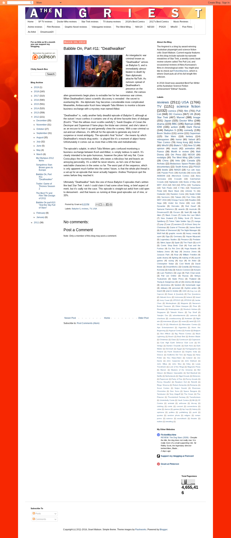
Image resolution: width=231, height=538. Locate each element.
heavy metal (191, 233)
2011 (37, 222)
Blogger (163, 529)
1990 (184, 291)
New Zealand (167, 218)
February (41, 213)
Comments (40, 519)
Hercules (175, 206)
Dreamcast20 (47, 32)
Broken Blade (194, 336)
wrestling (169, 421)
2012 (37, 117)
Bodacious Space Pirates (182, 163)
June (39, 146)
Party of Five (177, 379)
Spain (177, 242)
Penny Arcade (191, 379)
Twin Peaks (167, 188)
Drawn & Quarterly (176, 294)
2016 (37, 100)
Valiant (191, 139)
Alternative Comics (189, 324)
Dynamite (161, 206)
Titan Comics (163, 142)
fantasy (189, 136)
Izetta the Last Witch (190, 215)
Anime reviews (35, 27)
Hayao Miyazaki (193, 236)
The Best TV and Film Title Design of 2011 (45, 196)
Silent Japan (165, 242)
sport (159, 236)
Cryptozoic (196, 340)
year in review (172, 291)
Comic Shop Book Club (172, 245)
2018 (37, 91)
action (174, 126)
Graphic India (191, 352)
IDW (159, 126)
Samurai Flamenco (165, 209)
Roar (176, 255)
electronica (165, 285)
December (41, 120)
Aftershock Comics (180, 176)
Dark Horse (193, 126)
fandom (178, 285)
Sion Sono (174, 391)
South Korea (181, 166)
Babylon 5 (76, 209)
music (175, 148)
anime (180, 133)
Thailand (192, 279)
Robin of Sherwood (168, 230)
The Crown (188, 394)
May (38, 150)
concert (180, 406)
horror (179, 139)
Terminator (161, 394)
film (186, 110)
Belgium (197, 331)
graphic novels (175, 233)
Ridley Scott (183, 218)
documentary (163, 166)
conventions (192, 406)
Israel (198, 297)
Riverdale (161, 309)
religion (187, 415)
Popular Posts (167, 173)
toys (181, 261)
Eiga (167, 236)
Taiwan (178, 197)
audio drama (162, 258)
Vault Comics (183, 400)
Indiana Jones (163, 252)
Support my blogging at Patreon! (177, 456)
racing (171, 261)
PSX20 (162, 27)
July (38, 141)
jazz (176, 321)
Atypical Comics (175, 331)
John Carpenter (173, 361)
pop (161, 224)
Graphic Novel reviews (76, 27)
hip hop (185, 409)
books (165, 170)
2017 (37, 96)
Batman (189, 123)
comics (172, 110)
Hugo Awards (191, 248)
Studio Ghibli (194, 194)
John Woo (177, 364)
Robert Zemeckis (180, 385)
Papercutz (164, 379)
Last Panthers (166, 273)
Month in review (180, 151)
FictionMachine (180, 71)
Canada (191, 160)
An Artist (32, 32)
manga (197, 221)
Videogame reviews (101, 27)
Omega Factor (177, 200)
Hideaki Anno (165, 297)
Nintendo (196, 376)
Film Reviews (53, 27)
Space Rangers (190, 391)
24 (164, 324)
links (177, 160)
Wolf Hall (161, 233)
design (197, 282)
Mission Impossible (175, 373)
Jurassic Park (163, 255)
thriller (197, 142)
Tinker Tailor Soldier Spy (180, 221)
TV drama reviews (112, 21)
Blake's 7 (178, 145)
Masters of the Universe (182, 370)
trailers (159, 421)
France (160, 151)
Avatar (187, 331)
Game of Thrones (178, 227)
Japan (167, 120)
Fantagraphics (191, 349)
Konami (197, 270)
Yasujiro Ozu (162, 315)
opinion (160, 148)
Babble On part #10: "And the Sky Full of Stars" (46, 205)
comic (170, 406)
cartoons (193, 315)
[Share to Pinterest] (111, 204)
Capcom (160, 294)
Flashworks (140, 529)
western (177, 224)
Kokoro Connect (183, 270)
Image (196, 117)
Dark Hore (188, 346)
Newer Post (70, 318)
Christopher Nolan (165, 264)
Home (31, 21)
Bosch (171, 336)
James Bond (194, 227)
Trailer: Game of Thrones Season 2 (45, 186)
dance (167, 409)
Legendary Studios (168, 239)
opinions (160, 412)
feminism (188, 318)
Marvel (180, 117)
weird (191, 321)
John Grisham (191, 361)
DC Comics (175, 114)
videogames (163, 139)
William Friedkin (190, 255)
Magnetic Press (194, 367)
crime (159, 409)
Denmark (169, 349)
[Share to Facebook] (107, 204)
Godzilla (185, 267)
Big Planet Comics (183, 334)
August (40, 137)
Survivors (165, 197)
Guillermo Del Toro (175, 355)
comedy (188, 130)
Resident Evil (180, 382)
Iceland (189, 358)
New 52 (192, 145)
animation (190, 148)
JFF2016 (187, 300)
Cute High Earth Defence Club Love (176, 343)
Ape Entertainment (165, 327)
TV (91, 209)
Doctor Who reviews (67, 21)
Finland (160, 352)
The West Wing (123, 27)
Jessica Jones (190, 252)
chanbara (161, 318)
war (168, 224)
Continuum (183, 340)
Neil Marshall (192, 373)
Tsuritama (196, 185)
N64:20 (139, 27)
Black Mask (173, 191)
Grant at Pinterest (170, 464)
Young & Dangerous (166, 282)
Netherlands (170, 376)
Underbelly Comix (167, 400)
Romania (193, 385)
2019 (37, 87)
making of (186, 258)
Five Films (187, 27)
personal (176, 288)
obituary (164, 288)
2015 (37, 104)
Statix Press (178, 279)
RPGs (183, 185)
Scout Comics (163, 388)
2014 (37, 108)
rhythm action (190, 288)
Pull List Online (168, 276)
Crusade (178, 179)
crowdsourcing (175, 318)
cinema (187, 282)
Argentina (182, 327)
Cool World (184, 264)
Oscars (176, 212)
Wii (193, 400)
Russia (185, 276)
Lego (179, 273)
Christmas (164, 340)
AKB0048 (161, 176)
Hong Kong (182, 142)
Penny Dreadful (164, 382)
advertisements (179, 315)
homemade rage (193, 285)
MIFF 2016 (162, 200)
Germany (178, 236)
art (179, 282)
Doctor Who (186, 120)
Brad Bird (181, 336)
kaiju (195, 212)
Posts (38, 513)
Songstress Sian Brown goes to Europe (44, 167)
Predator (196, 239)
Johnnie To (190, 191)
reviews (85, 209)
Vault (186, 212)
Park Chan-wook (192, 273)
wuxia (193, 173)
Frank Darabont (174, 352)
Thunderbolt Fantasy (177, 397)
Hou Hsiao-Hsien (174, 358)
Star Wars (170, 136)
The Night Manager (188, 230)
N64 (174, 185)
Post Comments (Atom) (88, 323)
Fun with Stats (193, 170)
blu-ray (194, 403)
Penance (185, 239)
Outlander (161, 194)
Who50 (174, 27)
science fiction (188, 106)
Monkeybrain (171, 303)
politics (172, 412)
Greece (160, 355)
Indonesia (179, 297)
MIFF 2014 (162, 185)
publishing (183, 412)
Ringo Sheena (163, 385)
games (176, 409)
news (184, 321)
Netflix (159, 376)
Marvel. (163, 370)
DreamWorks (172, 267)
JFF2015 (176, 300)
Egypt (179, 349)
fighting (175, 258)
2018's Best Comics (135, 21)
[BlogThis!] (100, 204)
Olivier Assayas (181, 306)
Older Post (143, 318)
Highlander (173, 182)
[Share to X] (104, 204)
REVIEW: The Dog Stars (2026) (175, 437)
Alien (159, 215)
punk (195, 412)
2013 (37, 112)
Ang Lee (193, 291)
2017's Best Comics (159, 21)
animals (171, 403)
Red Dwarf (190, 206)
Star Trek (162, 117)
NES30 (150, 27)
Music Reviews (180, 21)
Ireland (189, 297)
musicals (193, 209)
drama (160, 123)
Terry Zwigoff (174, 394)
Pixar (195, 306)
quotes (160, 415)
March (39, 154)
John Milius (162, 364)
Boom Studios (164, 133)
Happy (189, 355)
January (40, 217)
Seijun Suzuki (181, 388)
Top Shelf (192, 312)
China (165, 160)
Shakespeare (174, 309)
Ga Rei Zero (174, 248)
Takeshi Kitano (176, 312)
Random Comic (177, 194)
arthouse (182, 403)
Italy (176, 252)
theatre (194, 418)
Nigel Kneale (184, 376)
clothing (160, 406)
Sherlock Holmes (190, 309)
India (170, 270)
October (40, 129)
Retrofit (194, 382)
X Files (181, 188)
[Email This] (97, 204)
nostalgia (161, 157)
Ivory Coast (164, 300)
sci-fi (198, 242)
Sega (159, 203)
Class (173, 340)
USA (95, 209)
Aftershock (173, 324)
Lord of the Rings (176, 367)
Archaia (161, 163)
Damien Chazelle (173, 346)
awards (181, 209)
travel (159, 291)
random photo (173, 415)
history (195, 409)
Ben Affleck (165, 334)
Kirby (188, 364)
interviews (167, 321)
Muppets (184, 303)
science (169, 418)
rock (193, 203)
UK (191, 114)
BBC (174, 123)
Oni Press (176, 154)
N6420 (177, 170)
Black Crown (171, 215)
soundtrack (181, 418)
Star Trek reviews (89, 21)
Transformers (194, 397)
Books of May (190, 182)
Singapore (161, 312)
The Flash (187, 242)
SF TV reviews (45, 21)
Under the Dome (176, 203)
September (42, 133)
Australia (182, 173)
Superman (195, 133)
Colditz (196, 157)
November (41, 124)
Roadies (192, 200)
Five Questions (194, 294)
